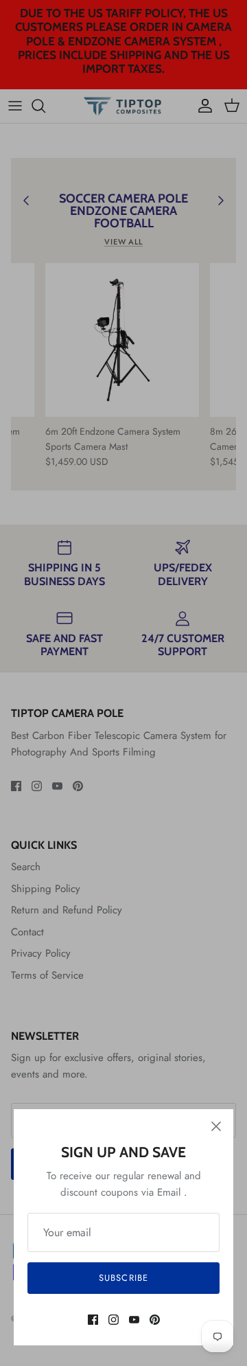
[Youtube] (134, 1319)
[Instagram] (113, 1319)
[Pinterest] (155, 1319)
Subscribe (123, 1277)
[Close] (216, 1126)
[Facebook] (93, 1319)
